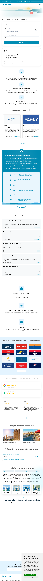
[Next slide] (41, 407)
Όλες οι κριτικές (21, 417)
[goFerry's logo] (7, 4)
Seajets (22, 459)
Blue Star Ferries (6, 459)
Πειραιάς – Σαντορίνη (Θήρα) (11, 454)
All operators (21, 371)
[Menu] (40, 5)
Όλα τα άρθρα (21, 279)
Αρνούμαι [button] (33, 574)
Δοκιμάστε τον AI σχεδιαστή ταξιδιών (35, 1)
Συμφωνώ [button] (27, 574)
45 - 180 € (37, 456)
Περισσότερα (21, 207)
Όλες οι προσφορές (21, 143)
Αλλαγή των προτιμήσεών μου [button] (31, 577)
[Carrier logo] (8, 346)
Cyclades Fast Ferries (15, 459)
